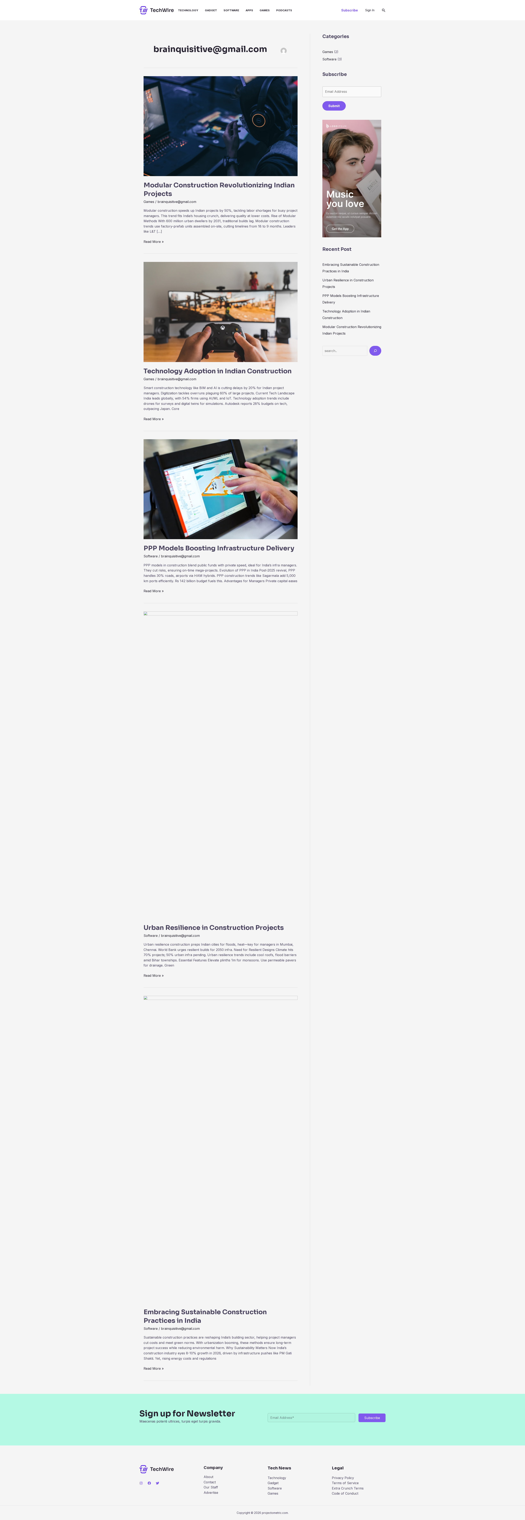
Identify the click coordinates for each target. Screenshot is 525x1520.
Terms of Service (345, 1483)
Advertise (211, 1493)
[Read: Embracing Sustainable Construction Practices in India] (221, 1149)
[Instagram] (141, 1483)
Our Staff (211, 1487)
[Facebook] (149, 1483)
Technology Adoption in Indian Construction (218, 371)
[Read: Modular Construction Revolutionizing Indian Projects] (221, 126)
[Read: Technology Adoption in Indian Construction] (221, 312)
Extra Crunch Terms (348, 1488)
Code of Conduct (345, 1493)
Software (231, 10)
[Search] (375, 351)
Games (265, 10)
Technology (188, 10)
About (208, 1477)
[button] (349, 10)
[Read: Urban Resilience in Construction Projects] (221, 765)
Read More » (154, 241)
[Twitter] (157, 1483)
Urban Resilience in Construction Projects (214, 928)
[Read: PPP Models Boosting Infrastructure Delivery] (221, 489)
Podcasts (284, 10)
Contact (210, 1482)
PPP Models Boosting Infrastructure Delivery (219, 548)
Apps (249, 10)
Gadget (211, 10)
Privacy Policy (343, 1478)
